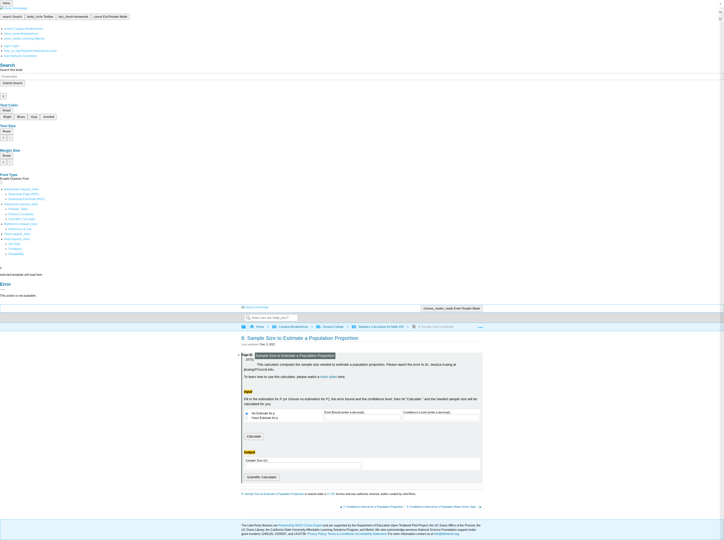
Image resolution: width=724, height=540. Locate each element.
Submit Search (12, 83)
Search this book (11, 69)
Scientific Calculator (21, 219)
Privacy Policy (316, 533)
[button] (15, 248)
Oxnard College (333, 326)
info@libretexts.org (446, 533)
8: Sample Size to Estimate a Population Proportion (272, 493)
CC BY (331, 493)
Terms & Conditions (341, 533)
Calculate (254, 436)
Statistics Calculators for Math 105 (380, 326)
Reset (7, 110)
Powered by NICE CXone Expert (300, 525)
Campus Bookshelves (293, 326)
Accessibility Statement (370, 533)
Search (248, 318)
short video (328, 377)
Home (260, 326)
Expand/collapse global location (480, 326)
